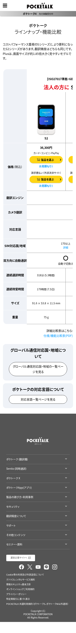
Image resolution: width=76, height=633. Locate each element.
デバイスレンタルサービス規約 (20, 579)
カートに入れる (22, 339)
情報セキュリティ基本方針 (18, 584)
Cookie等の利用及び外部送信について (25, 574)
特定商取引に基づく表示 (18, 599)
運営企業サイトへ (19, 557)
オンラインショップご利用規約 (20, 589)
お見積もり (22, 340)
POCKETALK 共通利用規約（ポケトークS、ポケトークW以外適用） (37, 604)
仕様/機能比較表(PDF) (58, 335)
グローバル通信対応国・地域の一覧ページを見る (38, 369)
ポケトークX (38, 13)
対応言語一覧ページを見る (38, 399)
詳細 (65, 247)
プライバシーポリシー (16, 594)
